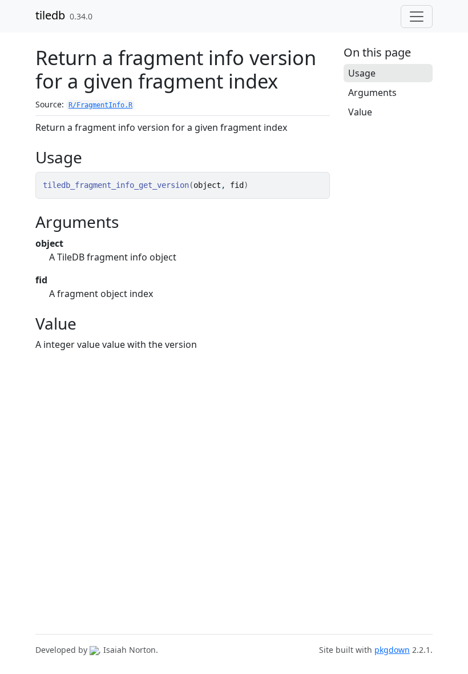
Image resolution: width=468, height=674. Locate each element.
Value (360, 112)
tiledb (50, 15)
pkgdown (392, 649)
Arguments (372, 92)
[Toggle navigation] (417, 16)
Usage (362, 73)
